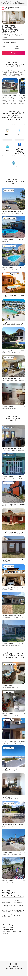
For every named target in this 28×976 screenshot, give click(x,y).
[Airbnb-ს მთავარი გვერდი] (3, 8)
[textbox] (7, 48)
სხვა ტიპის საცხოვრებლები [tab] (9, 896)
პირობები (20, 968)
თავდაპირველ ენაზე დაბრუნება (17, 3)
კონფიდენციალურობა (10, 968)
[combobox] (13, 43)
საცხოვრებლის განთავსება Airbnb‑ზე (13, 8)
